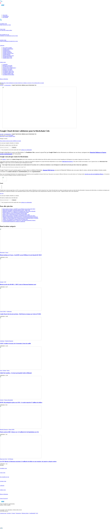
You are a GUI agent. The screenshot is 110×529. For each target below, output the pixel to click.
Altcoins (1, 282)
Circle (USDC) (3, 311)
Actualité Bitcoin (6, 49)
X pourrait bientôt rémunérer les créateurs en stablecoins (14, 221)
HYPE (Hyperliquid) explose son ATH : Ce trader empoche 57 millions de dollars (21, 402)
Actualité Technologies (7, 52)
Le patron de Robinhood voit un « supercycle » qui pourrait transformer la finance (19, 220)
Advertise (9, 513)
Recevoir (14, 147)
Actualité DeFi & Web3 (7, 56)
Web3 (14, 136)
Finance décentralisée (8, 400)
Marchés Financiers (9, 341)
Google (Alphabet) (8, 136)
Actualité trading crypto (7, 57)
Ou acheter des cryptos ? (7, 66)
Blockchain (2, 136)
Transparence (18, 513)
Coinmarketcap (6, 16)
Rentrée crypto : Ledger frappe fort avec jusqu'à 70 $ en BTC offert (16, 214)
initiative (4, 159)
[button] (55, 2)
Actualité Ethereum (6, 54)
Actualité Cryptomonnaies (8, 48)
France (6, 252)
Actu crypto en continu (7, 47)
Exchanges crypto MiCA (8, 70)
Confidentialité (32, 513)
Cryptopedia (5, 64)
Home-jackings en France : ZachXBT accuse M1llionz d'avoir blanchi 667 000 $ (19, 208)
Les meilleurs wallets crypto (8, 72)
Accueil (1, 85)
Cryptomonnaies (7, 85)
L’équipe (13, 513)
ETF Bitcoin (10, 459)
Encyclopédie (5, 17)
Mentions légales (25, 513)
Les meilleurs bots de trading (8, 74)
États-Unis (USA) (3, 459)
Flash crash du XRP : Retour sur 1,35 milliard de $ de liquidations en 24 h (19, 432)
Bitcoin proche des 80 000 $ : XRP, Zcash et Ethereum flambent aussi (18, 284)
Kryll (37, 513)
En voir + (2, 193)
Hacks (8, 370)
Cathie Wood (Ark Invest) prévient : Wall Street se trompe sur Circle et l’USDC (20, 314)
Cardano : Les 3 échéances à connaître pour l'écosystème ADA (15, 219)
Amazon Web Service (48, 170)
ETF (5, 282)
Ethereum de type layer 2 (67, 161)
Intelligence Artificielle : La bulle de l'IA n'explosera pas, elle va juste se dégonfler (19, 211)
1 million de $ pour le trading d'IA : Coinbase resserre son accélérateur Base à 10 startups (20, 218)
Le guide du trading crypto (8, 73)
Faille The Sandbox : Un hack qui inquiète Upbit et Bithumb (16, 373)
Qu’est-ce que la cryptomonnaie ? (9, 67)
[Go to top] (1, 528)
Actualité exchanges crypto (8, 53)
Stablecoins (9, 311)
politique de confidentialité (26, 149)
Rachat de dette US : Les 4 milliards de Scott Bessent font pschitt (16, 212)
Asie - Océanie (3, 370)
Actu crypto (5, 15)
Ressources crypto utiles (7, 65)
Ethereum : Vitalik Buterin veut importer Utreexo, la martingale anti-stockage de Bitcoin (20, 216)
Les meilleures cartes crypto (8, 71)
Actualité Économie (7, 51)
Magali (11, 135)
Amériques (2, 341)
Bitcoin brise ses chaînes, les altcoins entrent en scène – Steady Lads (16, 210)
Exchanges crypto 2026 (7, 68)
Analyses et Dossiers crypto (8, 55)
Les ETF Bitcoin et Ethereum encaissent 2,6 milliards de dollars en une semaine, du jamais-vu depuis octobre (28, 461)
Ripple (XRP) (11, 429)
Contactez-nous (3, 513)
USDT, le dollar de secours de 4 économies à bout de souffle (15, 213)
